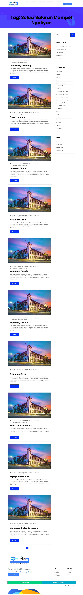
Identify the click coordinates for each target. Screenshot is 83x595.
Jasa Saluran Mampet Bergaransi (63, 100)
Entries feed (59, 144)
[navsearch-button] (63, 2)
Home (28, 2)
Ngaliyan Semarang (19, 477)
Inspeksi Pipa (42, 2)
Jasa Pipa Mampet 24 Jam (62, 91)
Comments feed (59, 147)
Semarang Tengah (19, 271)
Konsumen (58, 117)
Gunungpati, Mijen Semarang (24, 528)
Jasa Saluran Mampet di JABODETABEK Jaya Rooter (21, 61)
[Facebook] (71, 586)
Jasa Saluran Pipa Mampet (62, 102)
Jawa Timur (58, 111)
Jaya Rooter (73, 590)
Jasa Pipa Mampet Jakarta (62, 94)
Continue (14, 77)
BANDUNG (58, 74)
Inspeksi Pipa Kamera (61, 82)
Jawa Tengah (20, 62)
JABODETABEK (59, 85)
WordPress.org (59, 150)
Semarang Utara (18, 168)
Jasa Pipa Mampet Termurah (62, 97)
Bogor (57, 80)
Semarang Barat (18, 374)
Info (58, 4)
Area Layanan (50, 2)
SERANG (58, 125)
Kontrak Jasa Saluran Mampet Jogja (64, 46)
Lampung (58, 119)
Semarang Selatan (19, 322)
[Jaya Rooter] (74, 586)
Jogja (57, 114)
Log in (57, 141)
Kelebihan (34, 2)
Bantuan (59, 2)
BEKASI (58, 77)
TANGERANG (59, 128)
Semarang (25, 62)
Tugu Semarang (17, 117)
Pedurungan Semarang (21, 425)
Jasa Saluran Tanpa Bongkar (62, 105)
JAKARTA (58, 88)
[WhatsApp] (66, 586)
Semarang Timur (18, 220)
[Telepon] (68, 586)
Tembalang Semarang (20, 66)
